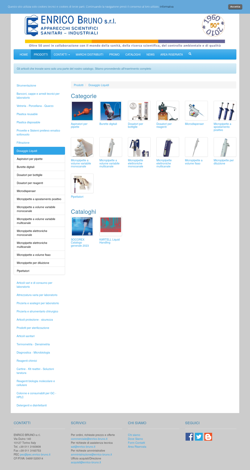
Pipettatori (77, 196)
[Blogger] (208, 436)
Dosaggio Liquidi (27, 151)
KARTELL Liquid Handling (109, 240)
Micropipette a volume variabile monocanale (81, 163)
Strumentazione (26, 85)
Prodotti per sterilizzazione (33, 328)
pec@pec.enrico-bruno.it (35, 454)
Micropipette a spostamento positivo (222, 127)
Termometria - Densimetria (33, 344)
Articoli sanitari (26, 336)
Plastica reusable (27, 114)
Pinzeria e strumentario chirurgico (37, 311)
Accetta (235, 6)
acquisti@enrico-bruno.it (86, 462)
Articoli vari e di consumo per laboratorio (34, 285)
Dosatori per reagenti (164, 125)
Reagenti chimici (27, 361)
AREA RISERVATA (171, 54)
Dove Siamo (135, 439)
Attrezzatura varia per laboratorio (37, 295)
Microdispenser (194, 124)
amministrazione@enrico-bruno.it (91, 454)
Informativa (166, 6)
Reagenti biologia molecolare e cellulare (36, 383)
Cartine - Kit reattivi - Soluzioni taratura (35, 371)
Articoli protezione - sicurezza (35, 319)
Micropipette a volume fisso (194, 161)
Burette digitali (108, 124)
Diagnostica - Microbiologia (33, 352)
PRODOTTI (41, 54)
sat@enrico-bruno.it (83, 446)
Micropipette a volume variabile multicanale (109, 163)
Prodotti (78, 85)
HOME (24, 54)
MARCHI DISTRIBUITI (89, 54)
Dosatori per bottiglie (135, 125)
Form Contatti (136, 443)
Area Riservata (137, 446)
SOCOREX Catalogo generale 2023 (80, 242)
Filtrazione (23, 142)
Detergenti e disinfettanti (32, 405)
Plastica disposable (28, 122)
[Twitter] (199, 436)
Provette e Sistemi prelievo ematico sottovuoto (38, 132)
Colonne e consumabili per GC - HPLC (36, 395)
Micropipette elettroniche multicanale (164, 163)
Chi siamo (134, 435)
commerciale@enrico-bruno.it (89, 439)
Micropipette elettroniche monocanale (135, 163)
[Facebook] (190, 436)
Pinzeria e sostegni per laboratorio (38, 303)
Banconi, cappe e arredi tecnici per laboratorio (38, 95)
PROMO (114, 54)
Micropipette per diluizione (224, 161)
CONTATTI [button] (61, 54)
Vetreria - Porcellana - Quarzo (35, 106)
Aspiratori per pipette (79, 125)
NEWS (150, 54)
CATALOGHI (133, 54)
